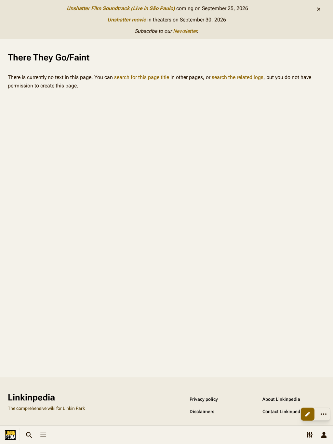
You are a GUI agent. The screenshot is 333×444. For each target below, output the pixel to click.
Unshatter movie (126, 20)
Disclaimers (202, 411)
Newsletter (185, 31)
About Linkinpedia (281, 399)
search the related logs (237, 77)
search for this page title (141, 77)
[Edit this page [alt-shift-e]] (307, 414)
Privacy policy (204, 399)
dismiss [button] (319, 9)
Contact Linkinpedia (283, 411)
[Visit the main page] (10, 434)
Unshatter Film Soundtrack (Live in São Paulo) (121, 8)
